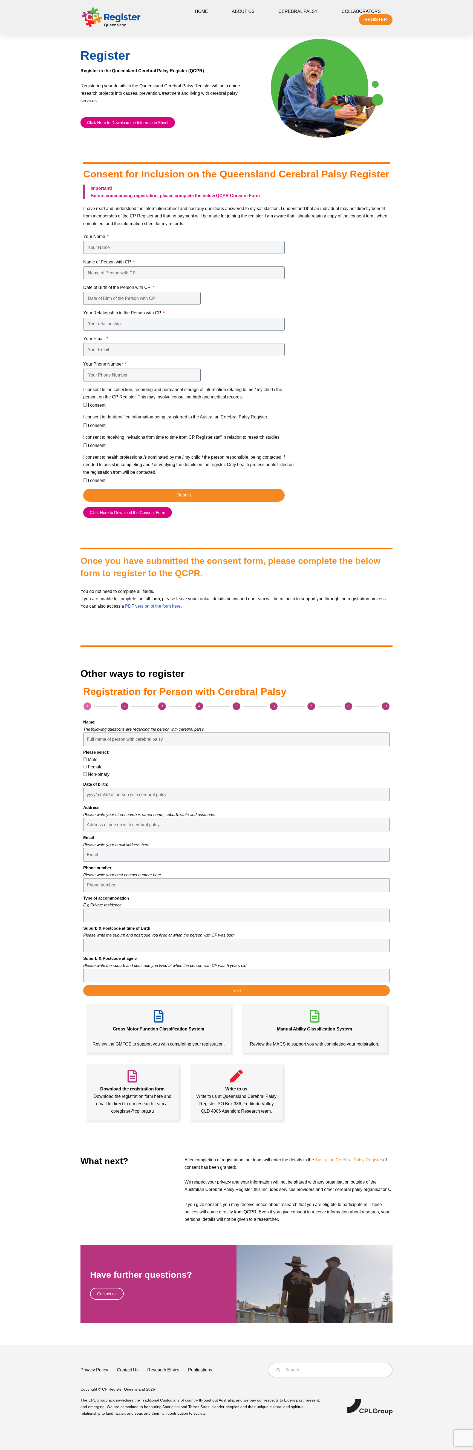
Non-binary (98, 774)
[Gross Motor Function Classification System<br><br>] (158, 1016)
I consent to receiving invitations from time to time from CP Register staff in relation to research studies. (182, 437)
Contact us (107, 1293)
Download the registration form (132, 1089)
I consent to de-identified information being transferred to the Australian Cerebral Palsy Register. (175, 417)
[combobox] (330, 1370)
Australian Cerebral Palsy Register (348, 1160)
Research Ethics (163, 1370)
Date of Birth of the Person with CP (117, 287)
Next (236, 990)
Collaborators (361, 11)
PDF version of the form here (153, 606)
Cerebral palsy (298, 11)
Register (375, 19)
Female (95, 767)
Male (92, 759)
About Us (243, 11)
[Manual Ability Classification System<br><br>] (314, 1016)
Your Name (94, 236)
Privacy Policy (94, 1370)
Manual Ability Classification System (314, 1029)
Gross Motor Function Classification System (158, 1029)
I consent (96, 405)
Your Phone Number (103, 364)
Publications (200, 1370)
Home (201, 11)
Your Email (94, 338)
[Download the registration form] (132, 1076)
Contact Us (128, 1370)
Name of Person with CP (107, 262)
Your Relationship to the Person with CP (122, 313)
